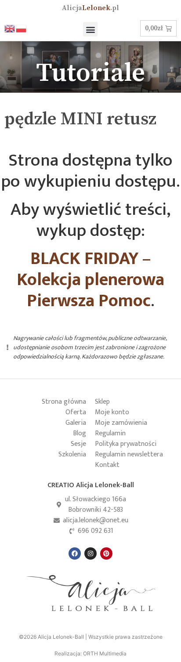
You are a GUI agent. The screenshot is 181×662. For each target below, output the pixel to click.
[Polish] (21, 28)
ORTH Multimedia (105, 653)
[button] (90, 29)
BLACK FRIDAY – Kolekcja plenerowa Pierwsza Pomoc (90, 279)
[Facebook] (75, 553)
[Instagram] (90, 553)
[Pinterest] (106, 553)
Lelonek (90, 8)
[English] (10, 28)
